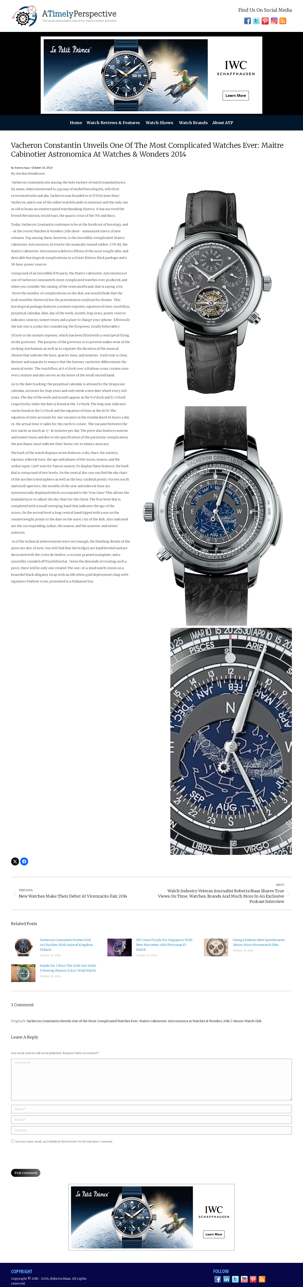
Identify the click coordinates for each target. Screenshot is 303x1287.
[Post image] (23, 947)
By (20, 167)
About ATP (222, 122)
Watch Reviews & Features (113, 122)
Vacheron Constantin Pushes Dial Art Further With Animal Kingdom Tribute (66, 945)
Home (76, 122)
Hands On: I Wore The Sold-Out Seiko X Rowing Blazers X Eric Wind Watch (68, 968)
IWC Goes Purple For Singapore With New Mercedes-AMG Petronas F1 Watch (164, 945)
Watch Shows (159, 122)
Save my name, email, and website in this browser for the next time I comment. (64, 1141)
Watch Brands (193, 122)
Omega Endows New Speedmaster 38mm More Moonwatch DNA (259, 942)
